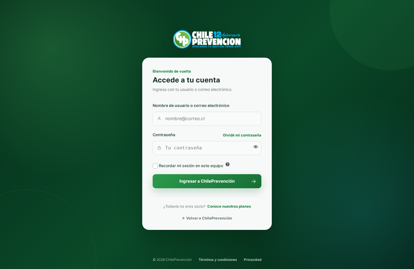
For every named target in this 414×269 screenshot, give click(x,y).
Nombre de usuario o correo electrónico (191, 105)
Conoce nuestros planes (229, 206)
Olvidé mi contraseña (242, 135)
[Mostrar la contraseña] (255, 146)
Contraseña (164, 134)
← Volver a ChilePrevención (207, 218)
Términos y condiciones (218, 259)
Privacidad (253, 259)
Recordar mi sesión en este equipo (191, 165)
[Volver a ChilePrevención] (207, 39)
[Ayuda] (227, 164)
